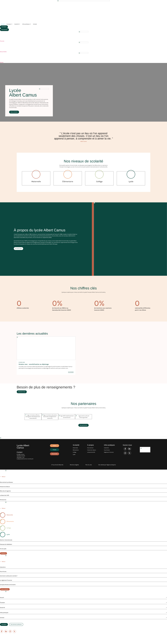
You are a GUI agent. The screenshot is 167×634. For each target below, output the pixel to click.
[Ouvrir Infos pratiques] (30, 24)
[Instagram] (125, 453)
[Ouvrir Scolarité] (19, 24)
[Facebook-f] (125, 448)
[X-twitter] (129, 453)
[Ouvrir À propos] (11, 24)
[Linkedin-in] (129, 448)
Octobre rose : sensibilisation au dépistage (34, 364)
